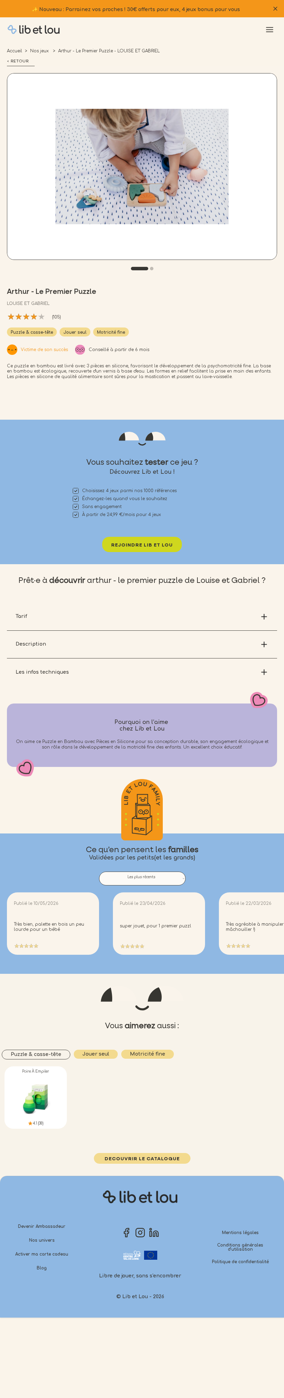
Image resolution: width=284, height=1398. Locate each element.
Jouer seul (75, 332)
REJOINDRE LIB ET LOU (142, 545)
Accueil (14, 51)
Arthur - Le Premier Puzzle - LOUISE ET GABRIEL (109, 51)
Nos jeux (40, 51)
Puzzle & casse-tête (32, 332)
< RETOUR (18, 61)
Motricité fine (111, 332)
